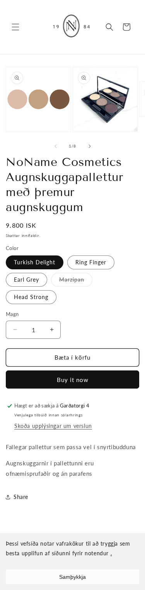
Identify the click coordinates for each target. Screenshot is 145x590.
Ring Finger (90, 262)
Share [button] (21, 497)
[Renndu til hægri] (89, 146)
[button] (15, 27)
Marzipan (75, 281)
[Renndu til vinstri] (55, 146)
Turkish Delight (34, 262)
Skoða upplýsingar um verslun (53, 426)
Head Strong (31, 297)
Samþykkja (72, 577)
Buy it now (73, 379)
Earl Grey (26, 279)
